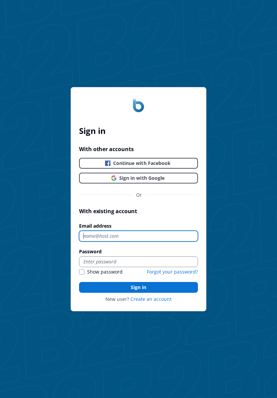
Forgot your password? (172, 271)
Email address (95, 226)
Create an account (151, 299)
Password (90, 251)
